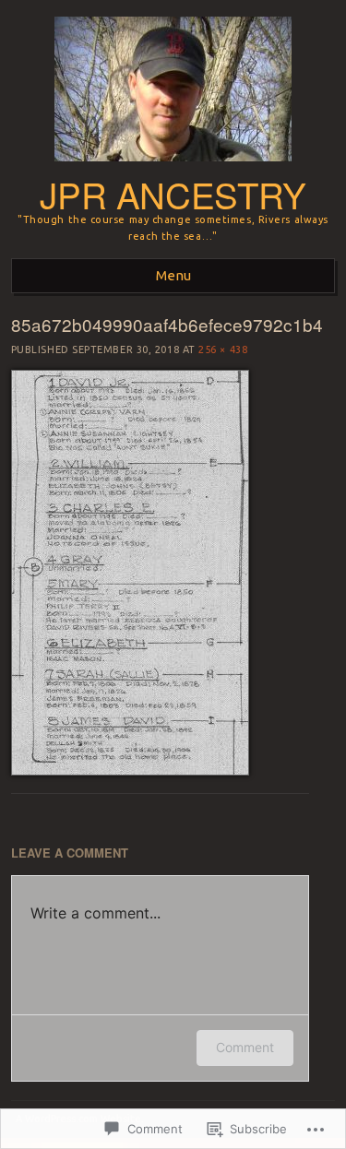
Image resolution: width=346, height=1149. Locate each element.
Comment (245, 1047)
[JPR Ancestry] (173, 166)
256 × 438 (222, 349)
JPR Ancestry (172, 194)
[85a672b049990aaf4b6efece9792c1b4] (130, 770)
